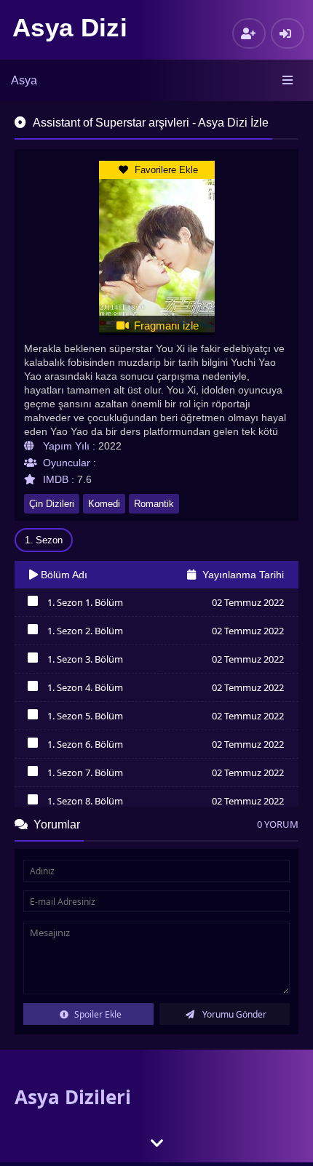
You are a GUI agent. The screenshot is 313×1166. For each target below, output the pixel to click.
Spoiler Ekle (97, 1014)
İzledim (32, 604)
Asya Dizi (69, 27)
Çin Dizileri (51, 503)
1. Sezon (44, 540)
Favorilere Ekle (165, 169)
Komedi (104, 503)
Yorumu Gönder (233, 1014)
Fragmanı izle (165, 325)
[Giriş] (287, 33)
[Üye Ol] (249, 33)
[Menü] (289, 81)
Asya (24, 80)
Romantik (154, 503)
